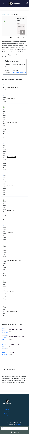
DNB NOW (10, 185)
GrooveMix (10, 232)
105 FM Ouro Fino (12, 122)
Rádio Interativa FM (12, 87)
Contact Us (7, 416)
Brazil (8, 14)
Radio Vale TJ (11, 98)
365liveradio (18, 424)
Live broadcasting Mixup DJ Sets (21, 26)
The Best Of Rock (12, 311)
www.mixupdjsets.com (19, 72)
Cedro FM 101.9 (11, 157)
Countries (6, 409)
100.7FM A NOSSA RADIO (14, 260)
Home (3, 14)
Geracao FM (10, 210)
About (5, 414)
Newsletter (7, 412)
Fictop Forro (10, 291)
